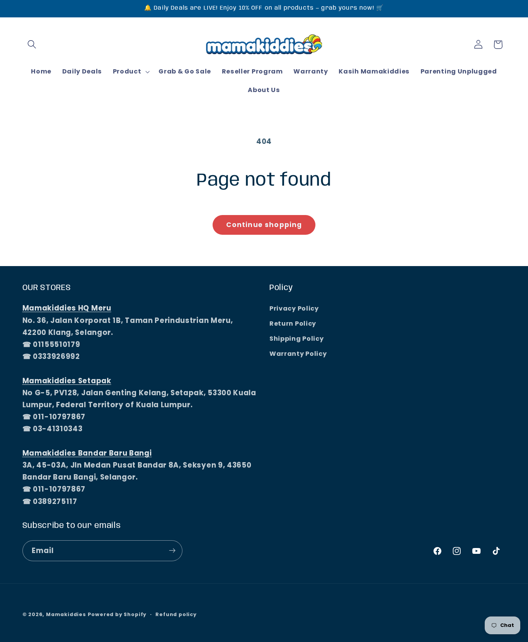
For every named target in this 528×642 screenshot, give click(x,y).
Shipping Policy (296, 338)
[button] (32, 45)
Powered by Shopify (117, 614)
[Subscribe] (172, 550)
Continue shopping (264, 224)
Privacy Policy (294, 308)
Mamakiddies (66, 614)
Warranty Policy (298, 353)
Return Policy (292, 323)
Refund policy (175, 614)
